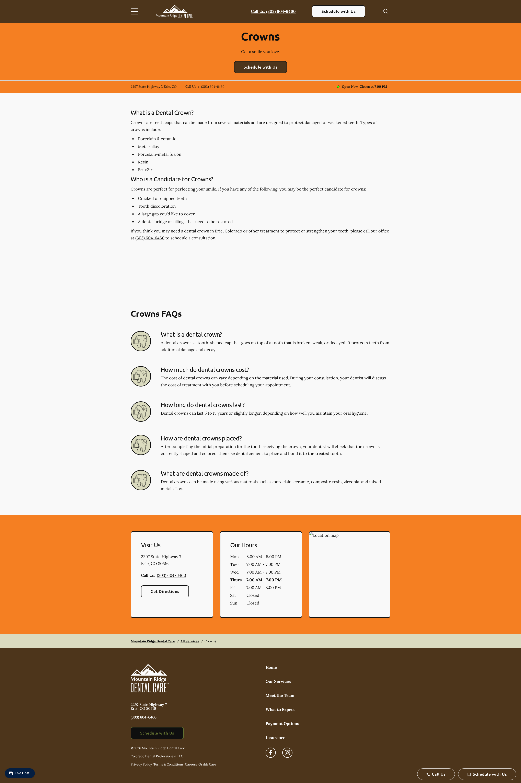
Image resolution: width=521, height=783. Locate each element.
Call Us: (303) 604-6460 (273, 11)
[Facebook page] (271, 753)
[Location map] (349, 574)
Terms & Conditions (168, 764)
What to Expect (280, 709)
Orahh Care (207, 764)
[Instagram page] (287, 753)
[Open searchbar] (385, 11)
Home (271, 667)
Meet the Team (280, 695)
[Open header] (135, 11)
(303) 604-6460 (212, 86)
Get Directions (165, 591)
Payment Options (282, 723)
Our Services (278, 681)
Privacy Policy (141, 764)
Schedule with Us (339, 11)
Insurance (275, 737)
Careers (191, 764)
